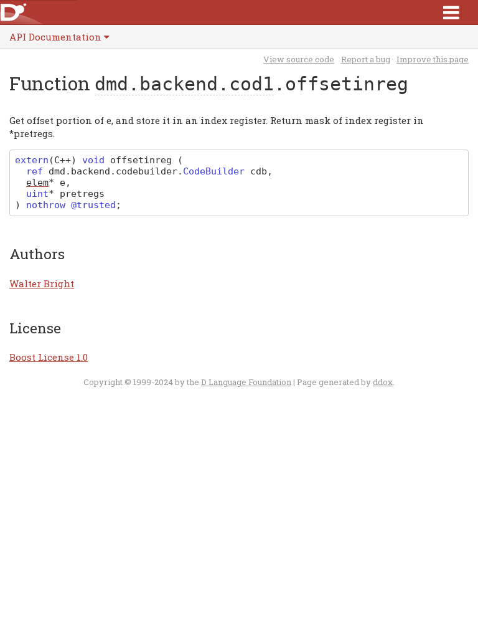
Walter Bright (41, 283)
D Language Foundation (246, 382)
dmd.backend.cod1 (184, 84)
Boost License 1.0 (48, 357)
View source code (298, 59)
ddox (383, 382)
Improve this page (432, 59)
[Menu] (451, 12)
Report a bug (365, 59)
